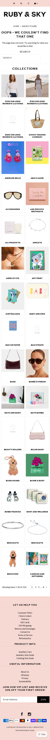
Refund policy (25, 638)
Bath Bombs (37, 413)
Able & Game (37, 178)
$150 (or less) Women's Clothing (37, 102)
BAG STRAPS (37, 345)
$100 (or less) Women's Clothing (12, 102)
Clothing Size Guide (25, 658)
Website (37, 727)
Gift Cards (25, 622)
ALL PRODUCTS (12, 242)
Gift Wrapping (25, 625)
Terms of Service (25, 635)
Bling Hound (13, 481)
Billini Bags (37, 449)
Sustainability (25, 681)
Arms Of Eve (12, 278)
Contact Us (25, 632)
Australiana (13, 314)
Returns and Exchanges (25, 629)
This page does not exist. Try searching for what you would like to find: (25, 44)
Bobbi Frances (13, 512)
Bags (13, 382)
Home (16, 26)
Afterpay (25, 675)
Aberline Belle (13, 178)
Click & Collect (25, 616)
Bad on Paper (12, 345)
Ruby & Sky (27, 727)
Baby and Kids (37, 314)
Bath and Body (13, 413)
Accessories (13, 209)
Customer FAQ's (25, 613)
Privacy (25, 678)
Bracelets (13, 543)
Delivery (25, 619)
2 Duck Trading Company (37, 136)
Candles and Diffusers (37, 575)
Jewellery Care (25, 652)
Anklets (37, 242)
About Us (25, 672)
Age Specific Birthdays (37, 210)
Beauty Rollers (12, 449)
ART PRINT (37, 278)
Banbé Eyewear (37, 382)
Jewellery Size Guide (25, 655)
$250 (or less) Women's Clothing (12, 136)
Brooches (12, 574)
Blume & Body (37, 481)
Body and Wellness (37, 512)
